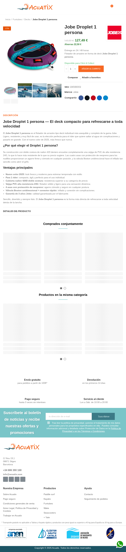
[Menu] (4, 7)
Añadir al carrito (91, 68)
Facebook (81, 97)
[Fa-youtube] (17, 479)
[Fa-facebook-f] (5, 479)
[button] (6, 53)
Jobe (75, 92)
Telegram (105, 97)
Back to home (116, 19)
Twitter (87, 97)
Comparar (73, 77)
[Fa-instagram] (11, 479)
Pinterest (93, 97)
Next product (120, 19)
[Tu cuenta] (116, 7)
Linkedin (99, 97)
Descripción (10, 115)
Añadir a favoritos (91, 77)
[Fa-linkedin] (22, 479)
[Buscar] (105, 7)
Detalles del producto (17, 211)
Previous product (113, 19)
